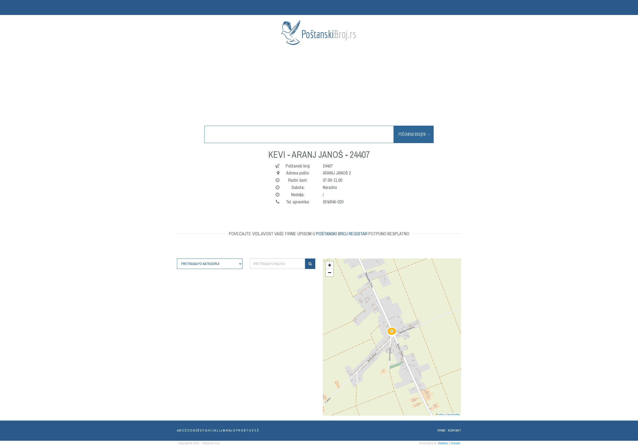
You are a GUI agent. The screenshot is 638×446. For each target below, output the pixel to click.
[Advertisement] (319, 86)
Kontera (443, 443)
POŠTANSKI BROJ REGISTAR (341, 234)
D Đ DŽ (194, 430)
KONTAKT (454, 430)
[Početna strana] (319, 32)
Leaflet (440, 414)
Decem (455, 443)
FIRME (441, 430)
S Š (243, 430)
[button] (392, 332)
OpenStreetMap (453, 414)
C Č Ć (185, 430)
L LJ (219, 430)
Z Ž (256, 430)
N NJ (229, 430)
